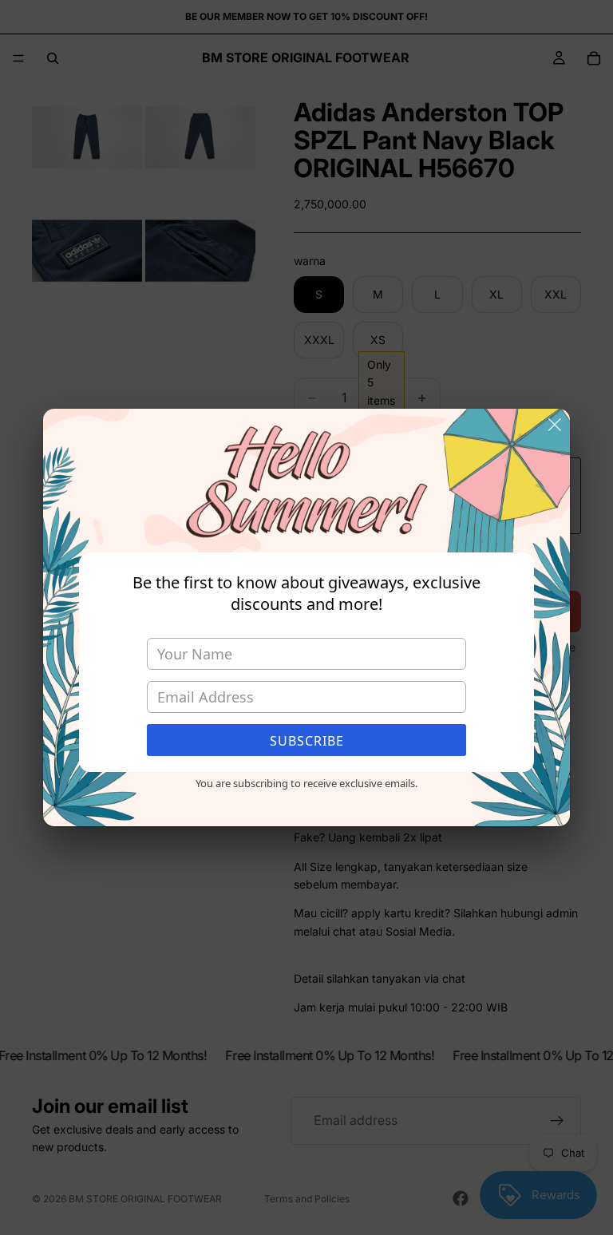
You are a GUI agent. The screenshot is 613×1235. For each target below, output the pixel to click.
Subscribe (307, 741)
